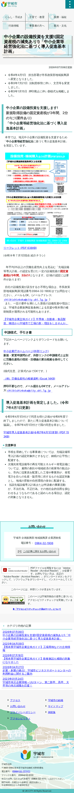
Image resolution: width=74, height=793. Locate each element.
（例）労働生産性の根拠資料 (29, 378)
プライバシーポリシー (22, 712)
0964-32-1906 (44, 543)
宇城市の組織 (55, 700)
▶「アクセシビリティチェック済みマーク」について (37, 609)
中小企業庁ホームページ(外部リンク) (26, 351)
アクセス (15, 700)
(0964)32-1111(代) (21, 771)
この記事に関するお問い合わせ (39, 551)
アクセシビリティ (20, 718)
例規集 (52, 712)
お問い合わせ (17, 706)
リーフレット (20, 248)
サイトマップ (55, 706)
